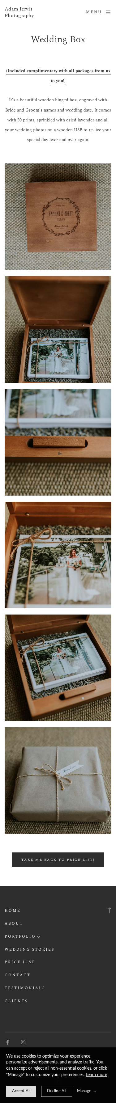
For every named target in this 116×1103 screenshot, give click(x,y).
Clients (16, 1001)
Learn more (96, 1075)
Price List (20, 962)
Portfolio (20, 937)
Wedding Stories (29, 950)
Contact (18, 975)
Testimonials (25, 988)
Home (13, 911)
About (14, 924)
